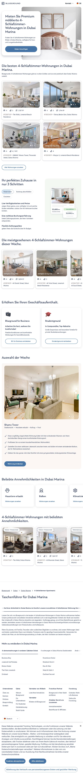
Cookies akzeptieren (15, 761)
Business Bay (6, 658)
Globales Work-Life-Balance (74, 694)
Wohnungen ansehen (13, 501)
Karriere (5, 696)
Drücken (5, 699)
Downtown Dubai (49, 658)
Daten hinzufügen (21, 49)
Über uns (6, 693)
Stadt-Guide (20, 710)
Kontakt (5, 706)
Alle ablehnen (38, 761)
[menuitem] (20, 651)
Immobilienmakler (55, 706)
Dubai (15, 591)
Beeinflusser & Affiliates (57, 710)
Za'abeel (5, 674)
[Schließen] (80, 726)
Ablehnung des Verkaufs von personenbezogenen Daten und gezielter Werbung (41, 769)
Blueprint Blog (8, 702)
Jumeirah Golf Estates (9, 662)
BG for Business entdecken (21, 341)
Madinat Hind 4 (48, 662)
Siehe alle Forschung (72, 699)
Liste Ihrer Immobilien (36, 693)
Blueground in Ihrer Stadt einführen (58, 694)
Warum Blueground (20, 694)
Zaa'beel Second (48, 674)
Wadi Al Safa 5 (48, 670)
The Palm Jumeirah (8, 670)
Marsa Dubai (6, 666)
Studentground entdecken (61, 341)
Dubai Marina (26, 591)
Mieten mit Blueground (37, 702)
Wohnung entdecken (15, 464)
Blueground (6, 591)
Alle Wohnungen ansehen (13, 167)
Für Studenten (21, 704)
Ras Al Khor (47, 666)
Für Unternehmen (20, 699)
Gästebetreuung (21, 707)
